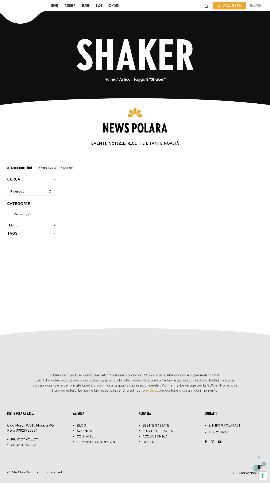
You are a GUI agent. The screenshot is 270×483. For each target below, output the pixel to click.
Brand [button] (86, 6)
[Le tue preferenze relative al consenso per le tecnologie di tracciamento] (263, 476)
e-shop (151, 390)
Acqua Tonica (155, 436)
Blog (99, 6)
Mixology (20, 214)
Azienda (70, 6)
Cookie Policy (24, 445)
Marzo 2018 (49, 167)
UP (260, 467)
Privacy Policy (24, 439)
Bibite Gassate (156, 425)
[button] (50, 190)
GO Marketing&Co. (248, 473)
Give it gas (88, 300)
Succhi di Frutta (158, 431)
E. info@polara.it (224, 425)
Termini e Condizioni (97, 442)
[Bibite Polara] (11, 5)
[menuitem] (54, 5)
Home (54, 6)
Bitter (148, 442)
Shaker (68, 167)
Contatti (113, 6)
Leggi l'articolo (240, 310)
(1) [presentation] (29, 214)
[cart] (206, 5)
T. (219, 432)
